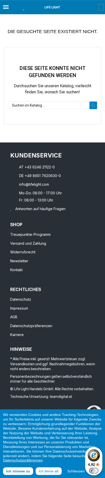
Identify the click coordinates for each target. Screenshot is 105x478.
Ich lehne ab (49, 471)
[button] (15, 7)
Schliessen (76, 471)
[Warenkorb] (101, 7)
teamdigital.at (61, 397)
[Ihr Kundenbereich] (94, 7)
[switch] (93, 470)
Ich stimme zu (18, 471)
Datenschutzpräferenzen (23, 460)
